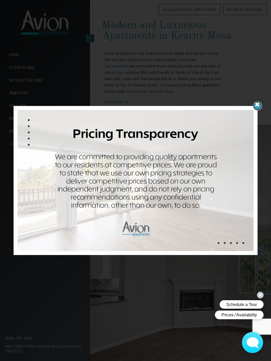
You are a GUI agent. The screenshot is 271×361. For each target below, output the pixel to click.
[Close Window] (257, 106)
